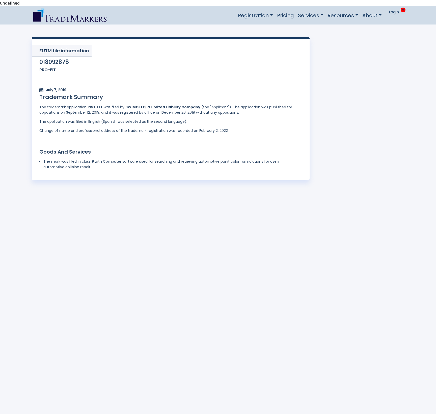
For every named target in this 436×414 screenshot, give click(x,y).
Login (394, 12)
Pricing (285, 15)
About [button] (369, 15)
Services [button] (308, 15)
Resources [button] (341, 15)
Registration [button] (253, 15)
